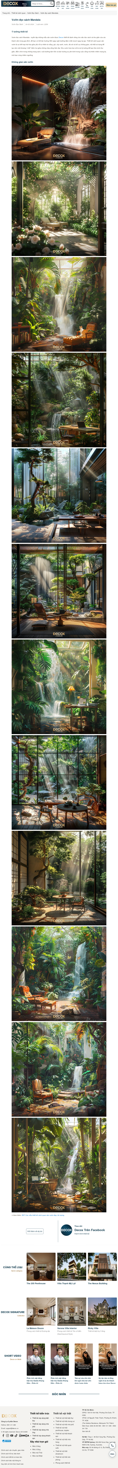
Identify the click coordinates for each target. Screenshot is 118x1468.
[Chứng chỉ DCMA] (24, 1437)
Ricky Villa (32, 1328)
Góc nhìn (59, 1394)
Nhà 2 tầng (36, 1446)
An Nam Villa (65, 1283)
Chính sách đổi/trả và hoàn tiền (11, 1457)
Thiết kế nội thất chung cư (65, 1421)
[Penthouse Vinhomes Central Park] (42, 1267)
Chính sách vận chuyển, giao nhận (12, 1450)
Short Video (12, 1356)
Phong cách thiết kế (63, 1463)
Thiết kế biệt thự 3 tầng (35, 1331)
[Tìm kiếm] (51, 3)
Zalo (112, 1454)
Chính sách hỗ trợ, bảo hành (10, 1453)
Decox (61, 37)
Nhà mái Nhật (37, 1456)
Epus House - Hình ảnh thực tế (102, 1329)
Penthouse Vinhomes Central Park (42, 1285)
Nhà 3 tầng (36, 1449)
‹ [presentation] (30, 1267)
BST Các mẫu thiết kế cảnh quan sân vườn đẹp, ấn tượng (43, 1215)
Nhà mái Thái (37, 1452)
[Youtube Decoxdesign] (12, 1437)
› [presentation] (113, 1267)
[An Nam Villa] (73, 1267)
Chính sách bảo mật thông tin (11, 1460)
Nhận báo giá (111, 5)
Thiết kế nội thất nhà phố (65, 1424)
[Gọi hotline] (112, 1445)
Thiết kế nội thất (62, 1413)
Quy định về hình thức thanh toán (12, 1464)
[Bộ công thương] (6, 1443)
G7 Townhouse (96, 1283)
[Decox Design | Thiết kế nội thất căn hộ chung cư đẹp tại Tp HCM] (10, 4)
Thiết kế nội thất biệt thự (64, 1418)
